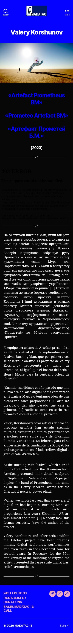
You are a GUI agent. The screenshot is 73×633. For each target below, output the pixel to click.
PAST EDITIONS (15, 593)
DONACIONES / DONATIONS (15, 600)
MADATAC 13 (23, 625)
